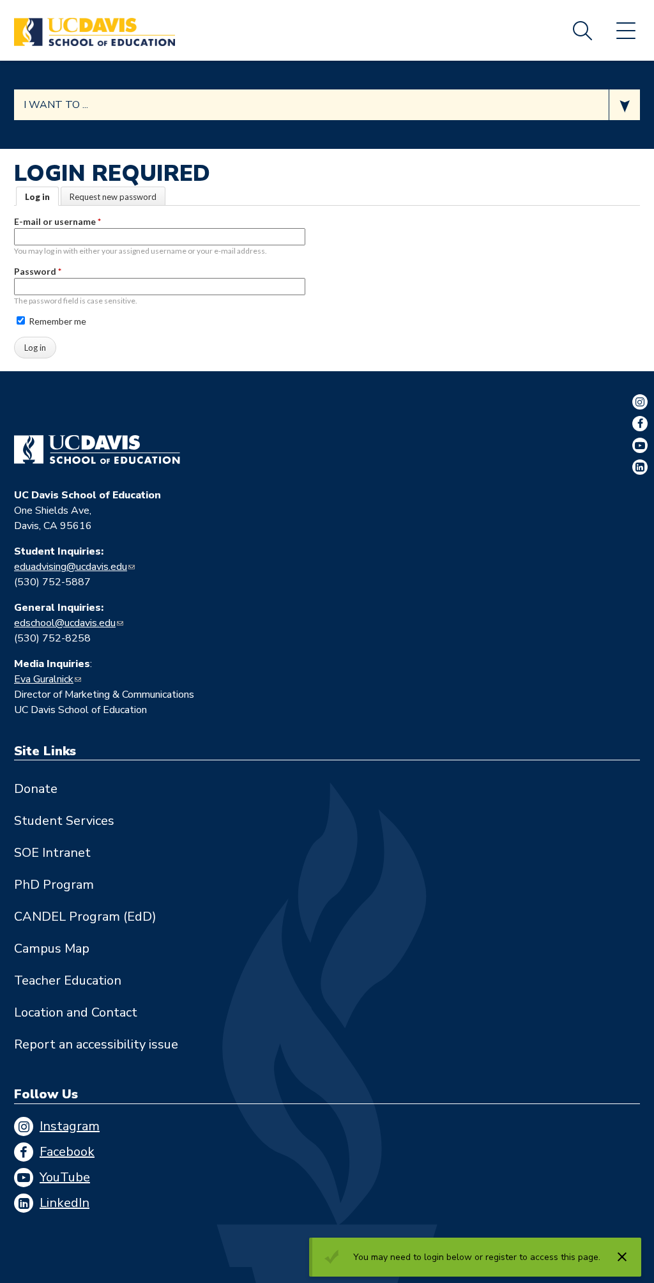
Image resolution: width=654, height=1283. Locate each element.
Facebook (67, 1151)
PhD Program (54, 884)
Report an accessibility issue (96, 1044)
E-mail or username (57, 221)
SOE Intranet (52, 852)
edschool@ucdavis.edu (65, 623)
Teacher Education (67, 980)
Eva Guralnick (43, 679)
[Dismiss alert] (622, 1256)
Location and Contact (75, 1012)
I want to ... (56, 105)
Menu (626, 30)
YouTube (65, 1177)
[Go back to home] (97, 450)
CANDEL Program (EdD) (85, 916)
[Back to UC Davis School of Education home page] (94, 30)
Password (37, 271)
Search (582, 30)
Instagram (70, 1126)
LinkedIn (64, 1202)
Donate (35, 788)
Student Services (64, 820)
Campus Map (51, 948)
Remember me (56, 321)
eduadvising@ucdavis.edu (70, 567)
